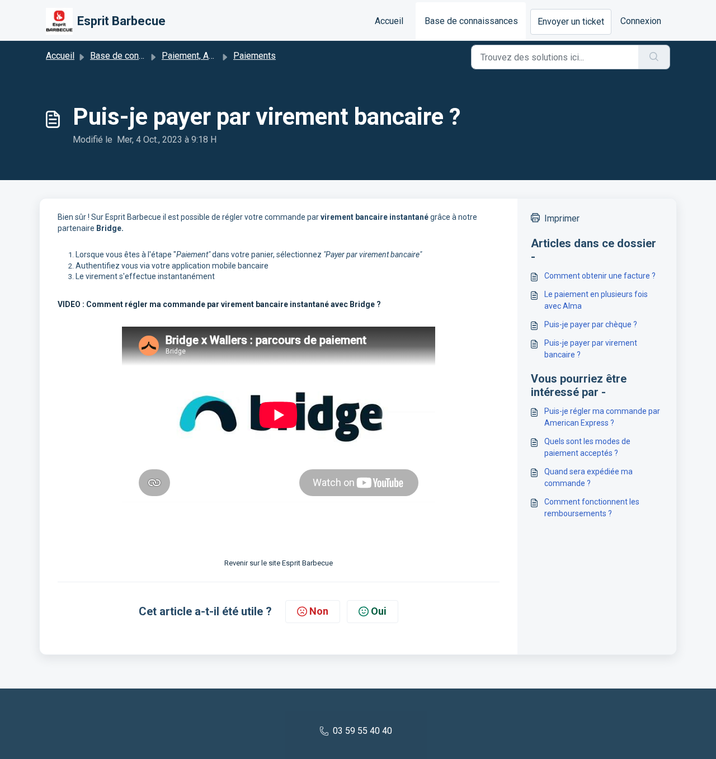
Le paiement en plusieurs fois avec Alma (596, 300)
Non (318, 611)
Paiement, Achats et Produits (219, 55)
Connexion (640, 21)
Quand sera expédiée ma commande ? (588, 477)
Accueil (389, 21)
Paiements (254, 55)
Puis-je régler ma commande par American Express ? (602, 417)
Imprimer (562, 218)
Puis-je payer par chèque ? (590, 324)
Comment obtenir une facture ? (600, 275)
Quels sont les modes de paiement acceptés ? (587, 447)
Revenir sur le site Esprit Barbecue (278, 563)
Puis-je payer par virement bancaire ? (590, 348)
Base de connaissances (471, 21)
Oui (379, 611)
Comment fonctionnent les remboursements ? (591, 507)
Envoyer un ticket (571, 21)
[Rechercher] (654, 57)
